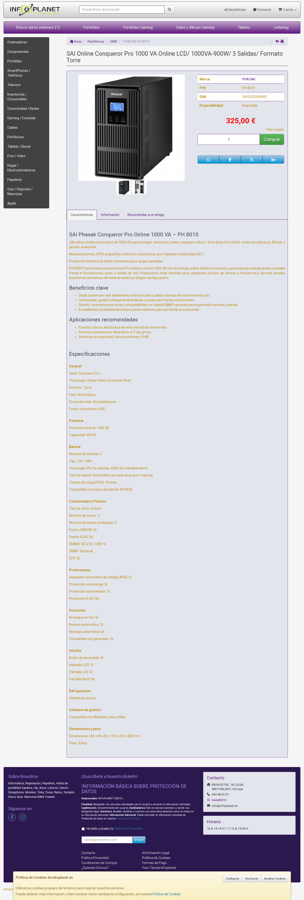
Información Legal (155, 853)
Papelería (14, 180)
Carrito (288, 10)
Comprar (272, 139)
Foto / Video (16, 156)
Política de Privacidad (128, 818)
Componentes (18, 52)
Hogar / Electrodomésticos (21, 168)
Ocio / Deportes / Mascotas (20, 191)
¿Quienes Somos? (95, 868)
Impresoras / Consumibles (17, 96)
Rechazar (251, 878)
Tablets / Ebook (19, 146)
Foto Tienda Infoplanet (159, 868)
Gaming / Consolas (21, 118)
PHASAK (248, 79)
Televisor (14, 85)
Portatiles (91, 27)
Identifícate (237, 10)
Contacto (264, 10)
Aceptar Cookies (275, 878)
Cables (12, 127)
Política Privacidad (95, 858)
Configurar (232, 878)
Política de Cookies (167, 894)
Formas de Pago (154, 863)
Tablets (244, 27)
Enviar (139, 839)
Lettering (281, 27)
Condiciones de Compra (99, 863)
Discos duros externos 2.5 (38, 27)
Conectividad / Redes (23, 108)
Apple (11, 203)
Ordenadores (17, 42)
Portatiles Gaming (138, 27)
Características (82, 215)
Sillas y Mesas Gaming (195, 27)
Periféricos (15, 137)
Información (110, 215)
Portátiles (14, 61)
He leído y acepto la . (114, 828)
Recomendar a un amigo (146, 215)
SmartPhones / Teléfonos (18, 73)
